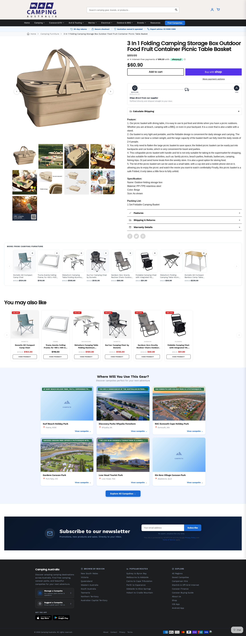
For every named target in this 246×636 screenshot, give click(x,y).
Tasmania (85, 592)
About (105, 632)
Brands (141, 23)
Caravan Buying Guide (182, 592)
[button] (135, 90)
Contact (113, 632)
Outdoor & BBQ (125, 23)
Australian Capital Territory (94, 600)
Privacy (122, 632)
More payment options (214, 79)
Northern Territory (90, 596)
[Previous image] (17, 91)
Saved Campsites (180, 577)
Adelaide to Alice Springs (138, 589)
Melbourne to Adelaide (137, 577)
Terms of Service (169, 540)
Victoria (84, 577)
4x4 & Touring (76, 23)
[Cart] (218, 10)
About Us (176, 596)
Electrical (106, 23)
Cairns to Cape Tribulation (139, 581)
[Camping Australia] (42, 10)
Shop (174, 600)
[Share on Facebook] (129, 236)
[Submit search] (176, 10)
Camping (39, 23)
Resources (155, 23)
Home (27, 23)
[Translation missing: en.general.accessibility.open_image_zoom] (63, 91)
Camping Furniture (50, 34)
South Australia (88, 589)
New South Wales (89, 573)
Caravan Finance (180, 589)
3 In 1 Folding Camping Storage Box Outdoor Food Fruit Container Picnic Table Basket (106, 34)
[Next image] (110, 91)
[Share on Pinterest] (142, 236)
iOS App (176, 604)
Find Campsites (175, 23)
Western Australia (89, 585)
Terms (129, 632)
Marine (92, 23)
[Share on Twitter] (136, 236)
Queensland (86, 581)
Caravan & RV (56, 23)
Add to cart (32, 253)
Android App (178, 608)
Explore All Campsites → (123, 493)
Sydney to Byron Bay (136, 573)
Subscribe (192, 527)
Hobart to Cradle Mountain (139, 592)
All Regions (177, 573)
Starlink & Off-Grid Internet (185, 585)
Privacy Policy (190, 538)
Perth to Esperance (135, 585)
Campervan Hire (180, 581)
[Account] (212, 10)
